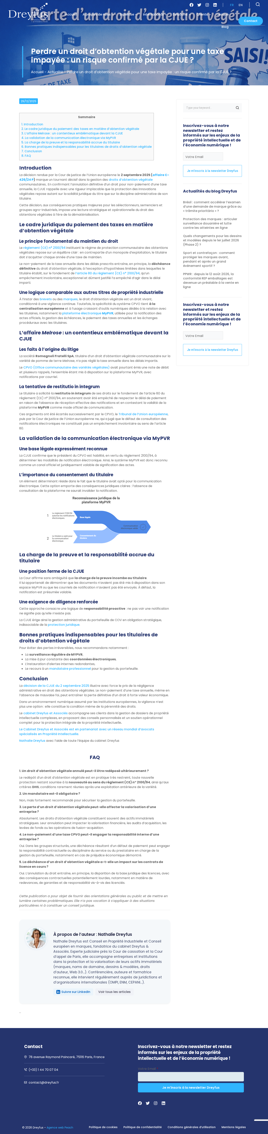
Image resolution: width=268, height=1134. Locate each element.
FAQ (26, 156)
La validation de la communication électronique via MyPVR (68, 138)
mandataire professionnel (70, 668)
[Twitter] (199, 5)
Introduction (32, 124)
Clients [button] (202, 14)
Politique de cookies (103, 1127)
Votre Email (194, 157)
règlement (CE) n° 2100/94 (44, 247)
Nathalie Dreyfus (32, 740)
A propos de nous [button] (97, 14)
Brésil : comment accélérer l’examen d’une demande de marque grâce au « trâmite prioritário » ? (212, 206)
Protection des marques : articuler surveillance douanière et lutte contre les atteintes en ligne (210, 223)
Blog (225, 27)
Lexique (223, 14)
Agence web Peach (60, 1127)
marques (70, 299)
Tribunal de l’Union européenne (143, 414)
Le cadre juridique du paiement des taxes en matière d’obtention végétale (80, 129)
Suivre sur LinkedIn (75, 992)
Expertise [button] (127, 14)
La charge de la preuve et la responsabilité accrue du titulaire (70, 142)
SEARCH (237, 107)
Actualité (55, 71)
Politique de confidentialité (142, 1127)
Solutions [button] (180, 14)
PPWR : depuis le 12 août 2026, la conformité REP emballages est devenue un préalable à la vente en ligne (211, 280)
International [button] (153, 14)
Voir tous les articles (114, 992)
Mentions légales (234, 1127)
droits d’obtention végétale (131, 179)
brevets (46, 299)
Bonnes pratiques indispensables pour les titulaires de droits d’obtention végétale (86, 147)
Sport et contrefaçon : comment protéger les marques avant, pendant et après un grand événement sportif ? (209, 259)
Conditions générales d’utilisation (192, 1127)
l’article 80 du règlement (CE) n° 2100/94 (107, 273)
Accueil (71, 14)
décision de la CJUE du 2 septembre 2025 (56, 685)
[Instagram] (207, 5)
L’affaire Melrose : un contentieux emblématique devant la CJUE (72, 133)
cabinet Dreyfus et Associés (45, 713)
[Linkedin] (215, 5)
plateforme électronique (87, 313)
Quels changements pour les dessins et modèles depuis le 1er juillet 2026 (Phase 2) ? (212, 240)
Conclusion (31, 151)
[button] (257, 4)
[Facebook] (191, 5)
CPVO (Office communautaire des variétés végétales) (66, 367)
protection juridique (63, 624)
